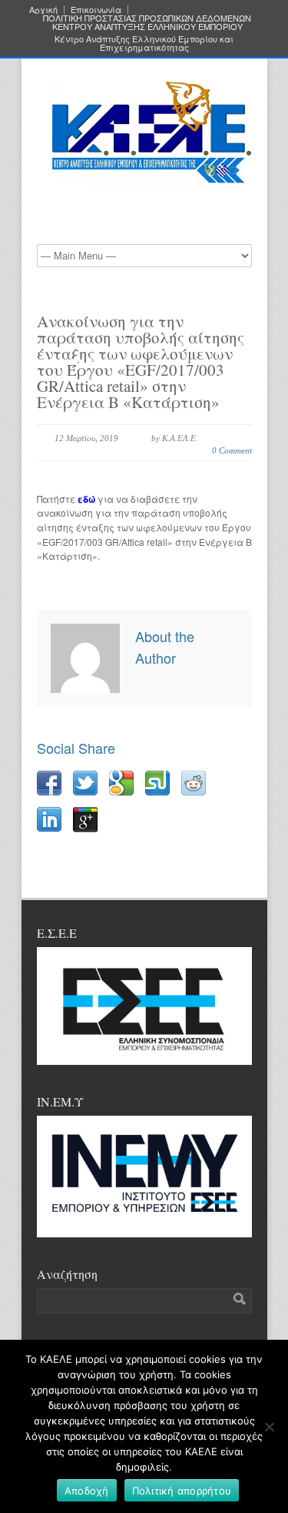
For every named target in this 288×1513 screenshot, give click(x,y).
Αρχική (43, 9)
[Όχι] (268, 1426)
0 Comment (232, 450)
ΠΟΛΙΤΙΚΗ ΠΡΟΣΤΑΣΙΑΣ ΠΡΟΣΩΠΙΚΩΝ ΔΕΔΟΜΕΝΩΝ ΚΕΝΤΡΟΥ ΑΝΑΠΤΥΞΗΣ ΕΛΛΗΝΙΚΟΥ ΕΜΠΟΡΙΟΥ (147, 22)
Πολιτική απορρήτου (182, 1491)
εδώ (88, 499)
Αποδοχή (87, 1491)
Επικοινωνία (96, 9)
